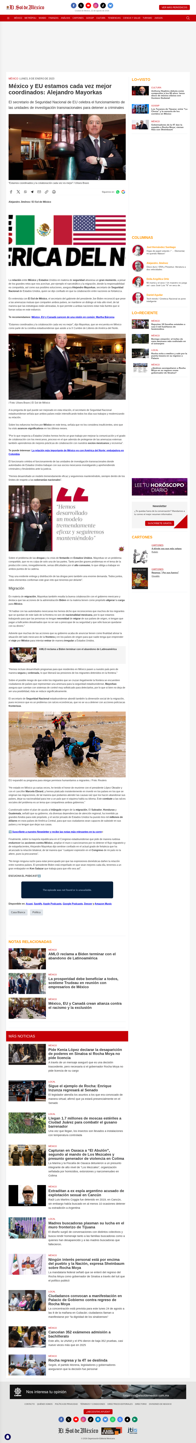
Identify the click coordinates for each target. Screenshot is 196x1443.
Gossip (90, 18)
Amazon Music (103, 903)
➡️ (10, 831)
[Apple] (127, 1419)
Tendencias (114, 18)
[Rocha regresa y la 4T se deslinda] (27, 1365)
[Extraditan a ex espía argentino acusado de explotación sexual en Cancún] (27, 1199)
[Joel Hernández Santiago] (138, 250)
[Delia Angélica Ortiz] (138, 282)
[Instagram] (95, 5)
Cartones (78, 18)
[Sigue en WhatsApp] (117, 191)
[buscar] (188, 18)
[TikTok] (103, 5)
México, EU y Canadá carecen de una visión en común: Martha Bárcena (73, 317)
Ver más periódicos (174, 7)
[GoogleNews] (120, 1419)
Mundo (42, 18)
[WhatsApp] (25, 191)
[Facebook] (73, 5)
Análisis (65, 18)
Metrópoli (30, 18)
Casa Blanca (18, 912)
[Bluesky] (110, 5)
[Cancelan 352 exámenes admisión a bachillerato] (27, 1338)
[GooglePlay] (135, 1419)
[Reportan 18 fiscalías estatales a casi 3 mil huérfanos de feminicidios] (140, 324)
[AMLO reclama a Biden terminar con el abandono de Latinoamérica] (27, 958)
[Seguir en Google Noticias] (123, 191)
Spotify (38, 903)
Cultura (100, 18)
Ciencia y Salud (131, 18)
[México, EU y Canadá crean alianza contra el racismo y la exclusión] (27, 1008)
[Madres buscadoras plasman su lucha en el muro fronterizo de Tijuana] (27, 1233)
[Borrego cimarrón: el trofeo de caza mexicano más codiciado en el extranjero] (140, 339)
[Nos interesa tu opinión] (98, 1392)
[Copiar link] (46, 191)
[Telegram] (32, 191)
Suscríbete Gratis (160, 523)
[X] (81, 5)
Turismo (147, 18)
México (18, 18)
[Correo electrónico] (39, 191)
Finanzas (53, 18)
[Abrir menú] (8, 18)
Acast (29, 903)
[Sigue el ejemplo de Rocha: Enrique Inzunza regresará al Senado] (27, 1094)
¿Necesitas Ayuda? (98, 1411)
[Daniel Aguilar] (138, 298)
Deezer (88, 903)
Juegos (158, 18)
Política (36, 912)
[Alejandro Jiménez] (138, 266)
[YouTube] (88, 5)
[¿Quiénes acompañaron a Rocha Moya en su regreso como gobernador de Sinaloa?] (140, 368)
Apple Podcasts (52, 903)
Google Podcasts (73, 903)
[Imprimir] (53, 191)
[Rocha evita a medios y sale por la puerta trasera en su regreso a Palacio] (140, 354)
